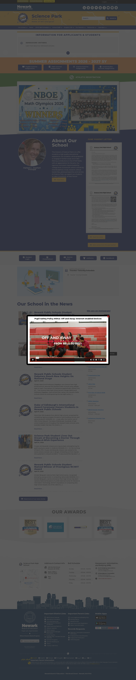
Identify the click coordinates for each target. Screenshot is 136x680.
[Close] (108, 316)
